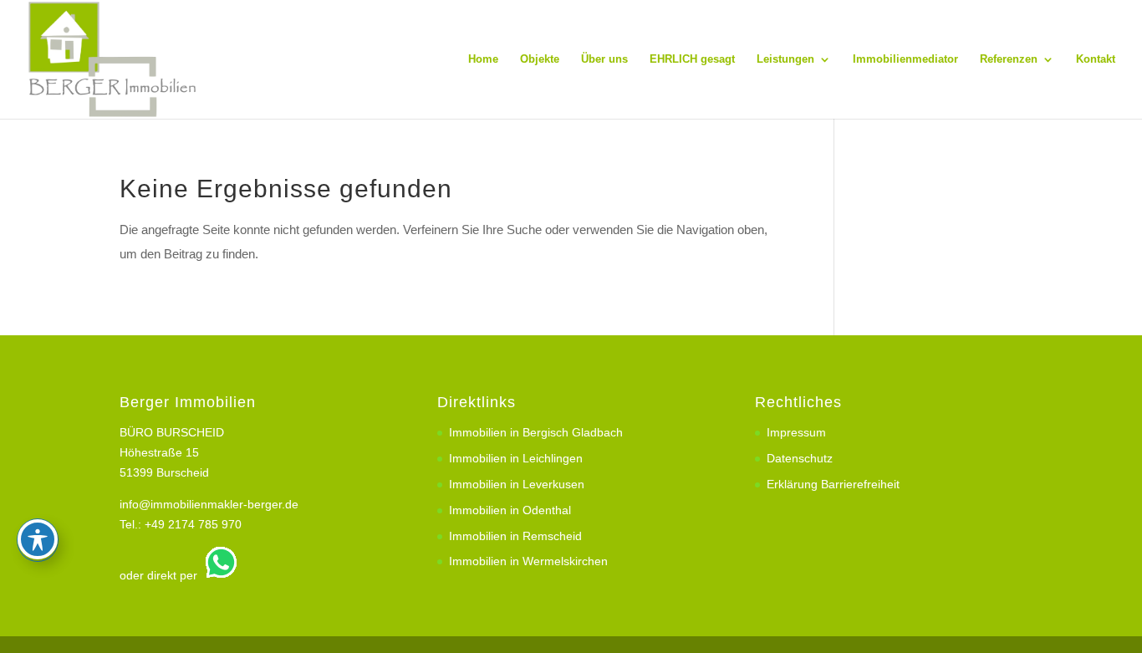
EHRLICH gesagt (692, 59)
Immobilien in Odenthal (510, 510)
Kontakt (1095, 59)
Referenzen (1008, 59)
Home (483, 59)
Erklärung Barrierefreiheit (833, 484)
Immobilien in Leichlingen (516, 458)
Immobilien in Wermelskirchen (528, 561)
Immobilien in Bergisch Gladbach (536, 432)
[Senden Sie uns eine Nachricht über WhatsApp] (219, 575)
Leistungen (785, 59)
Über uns (604, 59)
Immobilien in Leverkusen (516, 484)
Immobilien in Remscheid (515, 536)
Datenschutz (800, 458)
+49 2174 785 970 (193, 524)
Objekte (539, 59)
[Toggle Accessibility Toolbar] (38, 539)
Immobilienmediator (905, 59)
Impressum (796, 432)
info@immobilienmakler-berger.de (209, 504)
